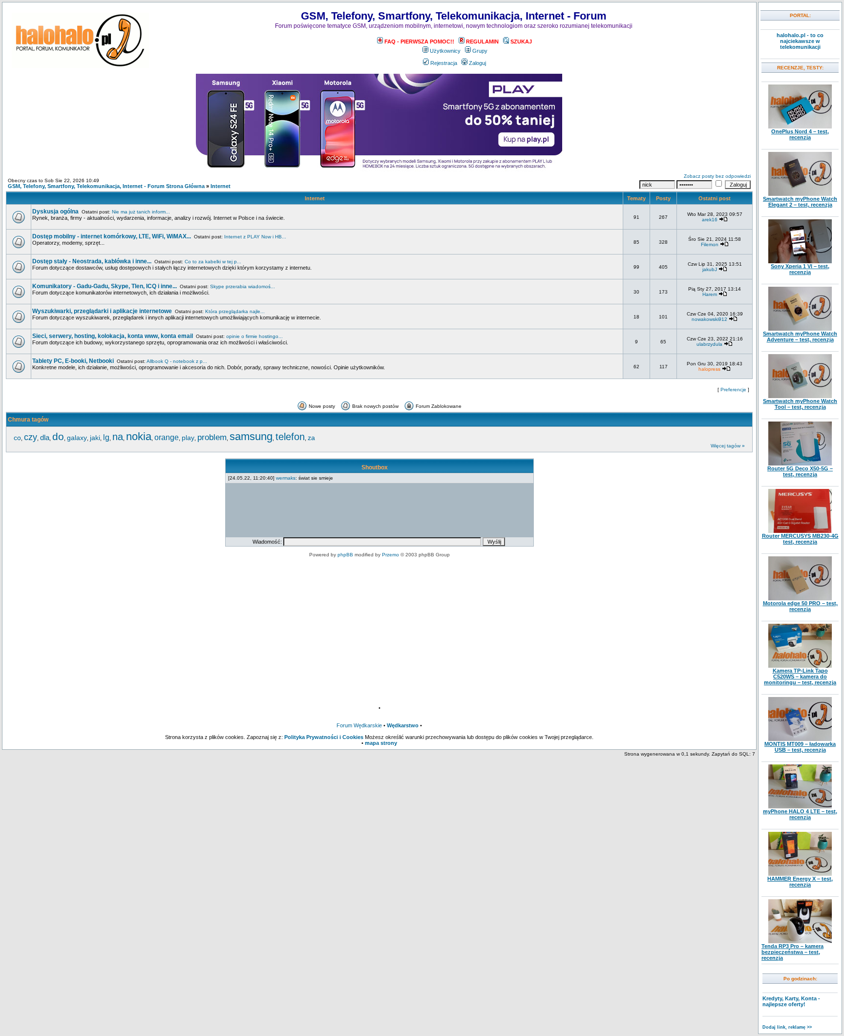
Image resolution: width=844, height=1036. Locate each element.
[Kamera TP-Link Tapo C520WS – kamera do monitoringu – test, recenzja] (800, 666)
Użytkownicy (445, 51)
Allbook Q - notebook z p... (177, 361)
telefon (290, 436)
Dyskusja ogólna (55, 211)
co (17, 438)
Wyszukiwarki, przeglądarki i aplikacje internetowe (102, 311)
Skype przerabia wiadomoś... (242, 286)
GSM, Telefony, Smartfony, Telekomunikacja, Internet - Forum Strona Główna (106, 186)
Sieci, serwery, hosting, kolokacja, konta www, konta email (112, 336)
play (188, 438)
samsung (251, 436)
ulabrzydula (709, 344)
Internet (221, 186)
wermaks (285, 478)
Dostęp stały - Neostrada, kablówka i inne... (91, 261)
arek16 (709, 219)
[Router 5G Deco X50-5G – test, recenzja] (800, 463)
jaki (95, 438)
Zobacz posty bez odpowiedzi (717, 176)
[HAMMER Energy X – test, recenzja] (800, 874)
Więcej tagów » (728, 445)
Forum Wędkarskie (359, 725)
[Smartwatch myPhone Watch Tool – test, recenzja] (800, 396)
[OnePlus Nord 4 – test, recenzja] (800, 126)
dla (44, 438)
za (311, 438)
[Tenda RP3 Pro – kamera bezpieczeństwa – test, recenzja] (800, 941)
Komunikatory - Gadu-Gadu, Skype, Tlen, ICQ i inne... (104, 286)
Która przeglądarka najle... (235, 311)
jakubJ (709, 269)
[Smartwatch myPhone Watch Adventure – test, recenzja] (800, 329)
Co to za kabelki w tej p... (213, 261)
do (58, 436)
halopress (709, 369)
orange (166, 437)
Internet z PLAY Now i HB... (255, 236)
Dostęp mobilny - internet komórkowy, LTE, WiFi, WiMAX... (111, 236)
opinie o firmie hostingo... (254, 336)
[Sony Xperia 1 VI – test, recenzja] (800, 261)
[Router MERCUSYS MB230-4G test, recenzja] (800, 531)
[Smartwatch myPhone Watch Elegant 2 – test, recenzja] (800, 194)
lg (106, 437)
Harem (709, 294)
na (117, 436)
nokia (138, 436)
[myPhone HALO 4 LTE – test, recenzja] (800, 806)
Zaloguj (477, 63)
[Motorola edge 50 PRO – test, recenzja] (800, 598)
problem (212, 437)
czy (30, 437)
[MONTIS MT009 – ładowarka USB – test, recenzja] (800, 739)
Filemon (709, 244)
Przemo (390, 554)
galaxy (77, 438)
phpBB (345, 554)
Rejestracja (443, 63)
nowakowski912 (709, 319)
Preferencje (733, 389)
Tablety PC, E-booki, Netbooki (73, 361)
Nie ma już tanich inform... (141, 211)
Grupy (479, 51)
